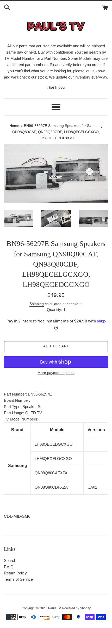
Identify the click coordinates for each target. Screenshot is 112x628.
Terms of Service (18, 579)
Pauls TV (54, 608)
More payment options (56, 373)
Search (10, 560)
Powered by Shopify (76, 608)
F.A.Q (9, 567)
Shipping (36, 304)
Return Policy (15, 573)
